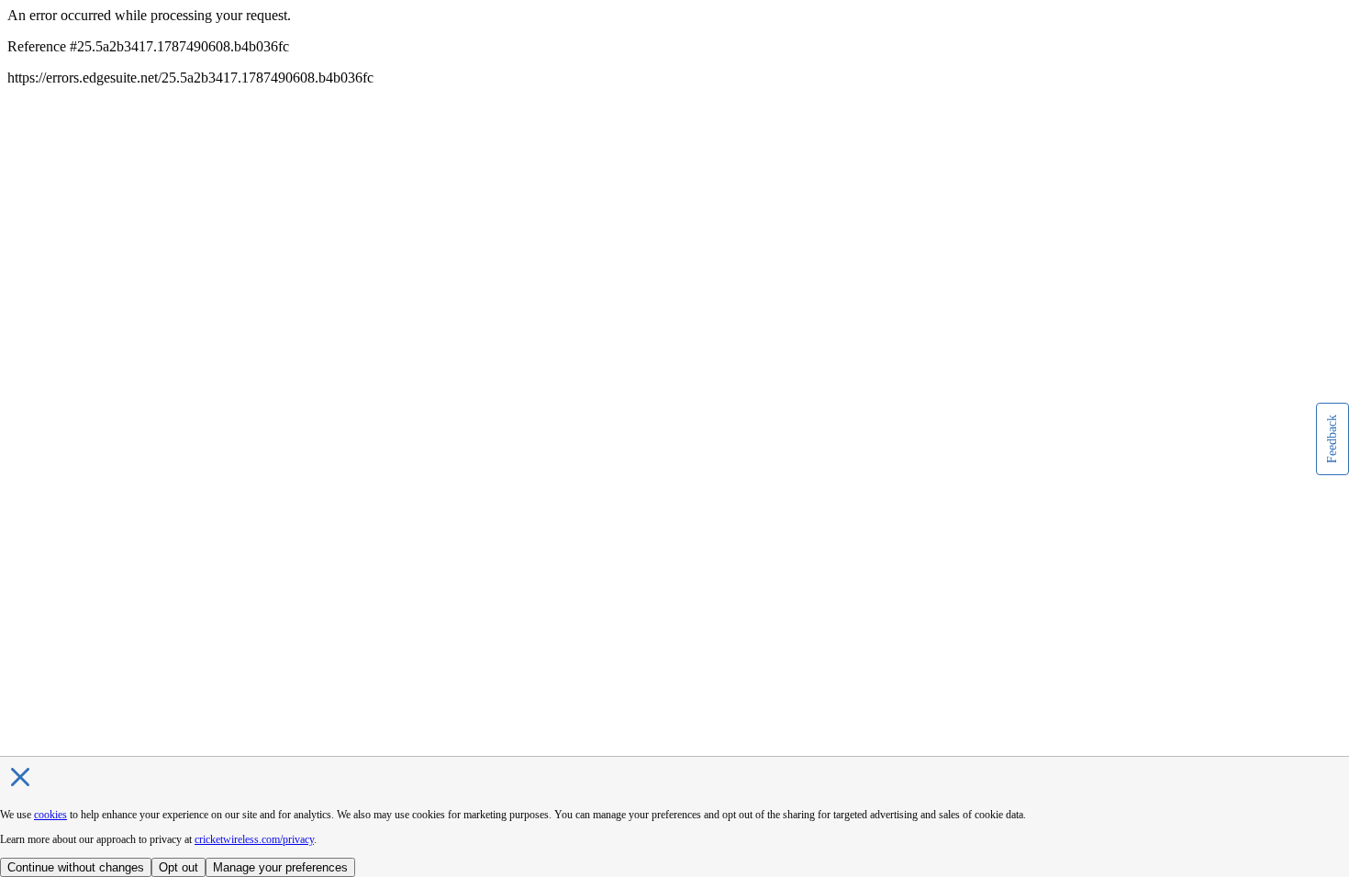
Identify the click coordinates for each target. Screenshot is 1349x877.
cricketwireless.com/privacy (254, 839)
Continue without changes (75, 867)
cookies (50, 814)
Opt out (178, 867)
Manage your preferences (280, 867)
